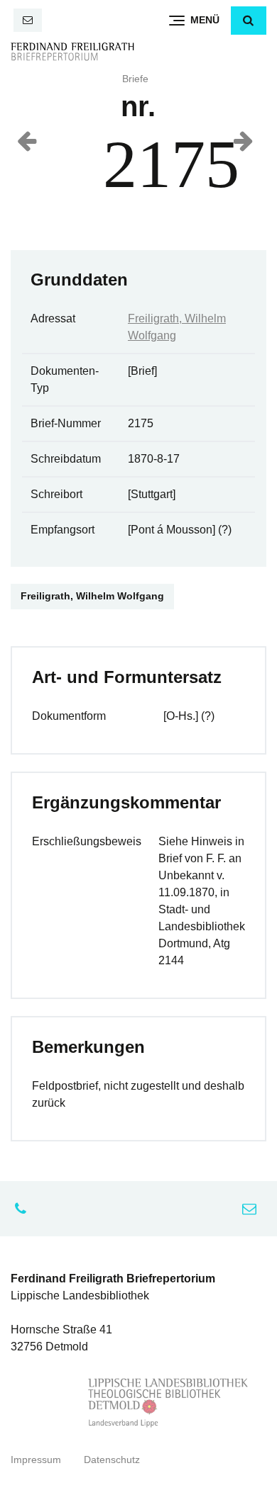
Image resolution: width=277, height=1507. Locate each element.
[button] (248, 20)
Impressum (36, 1460)
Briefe (135, 79)
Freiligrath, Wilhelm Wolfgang (92, 596)
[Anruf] (24, 1209)
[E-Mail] (27, 20)
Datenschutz (112, 1460)
